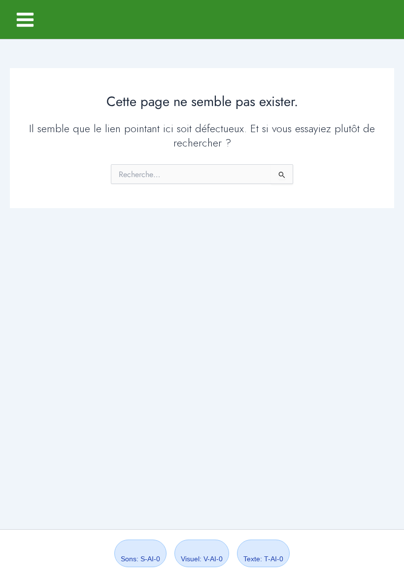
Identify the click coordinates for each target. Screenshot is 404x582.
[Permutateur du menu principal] (25, 19)
